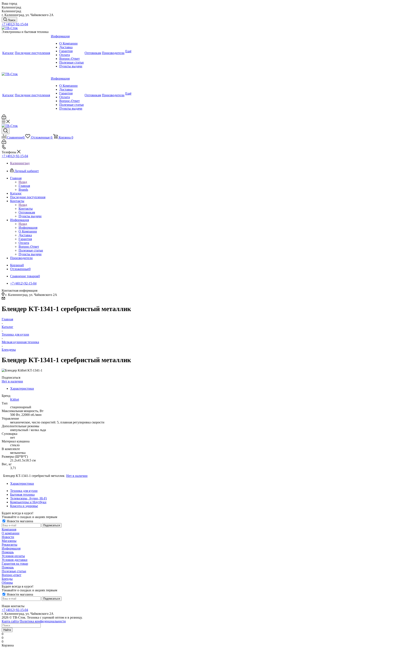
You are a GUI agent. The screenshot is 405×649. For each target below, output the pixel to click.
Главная (24, 186)
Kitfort (14, 399)
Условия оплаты (13, 556)
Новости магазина (19, 521)
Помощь (8, 552)
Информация (28, 227)
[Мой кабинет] (4, 118)
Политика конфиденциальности (43, 621)
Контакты (26, 208)
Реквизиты (9, 544)
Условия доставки (14, 560)
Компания (9, 529)
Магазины (9, 541)
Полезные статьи (14, 571)
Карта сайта (10, 621)
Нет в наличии (12, 381)
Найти (7, 629)
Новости (8, 537)
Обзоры (7, 582)
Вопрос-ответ (11, 575)
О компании (10, 533)
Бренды (7, 579)
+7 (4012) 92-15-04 (15, 24)
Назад (23, 182)
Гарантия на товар (15, 563)
